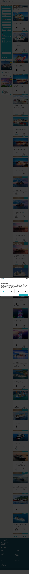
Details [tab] (14, 280)
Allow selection (14, 294)
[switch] (11, 291)
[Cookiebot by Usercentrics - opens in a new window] (25, 278)
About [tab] (24, 280)
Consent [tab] (5, 280)
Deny (5, 294)
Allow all (24, 294)
